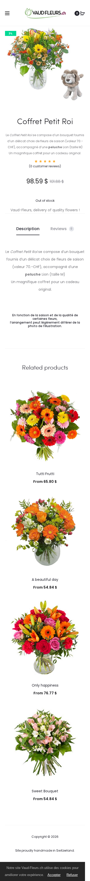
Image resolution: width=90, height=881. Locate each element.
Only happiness (45, 685)
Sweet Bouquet (45, 791)
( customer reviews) (45, 166)
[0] (82, 13)
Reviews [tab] (61, 229)
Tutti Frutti (45, 473)
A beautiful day (45, 579)
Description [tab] (28, 229)
